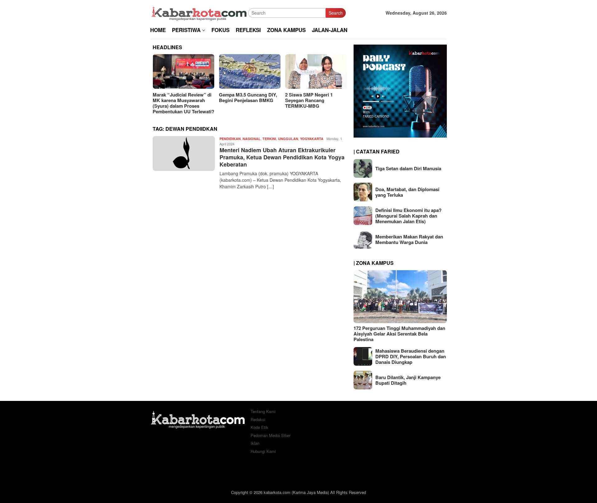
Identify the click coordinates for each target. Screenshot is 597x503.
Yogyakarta (311, 138)
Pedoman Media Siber (270, 435)
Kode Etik (259, 427)
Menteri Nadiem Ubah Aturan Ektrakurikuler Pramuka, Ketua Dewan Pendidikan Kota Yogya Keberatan (282, 157)
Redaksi (258, 419)
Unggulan (288, 138)
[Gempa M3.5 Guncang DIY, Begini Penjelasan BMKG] (249, 71)
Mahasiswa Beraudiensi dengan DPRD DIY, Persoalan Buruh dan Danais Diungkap (410, 356)
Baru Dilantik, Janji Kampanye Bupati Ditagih (408, 380)
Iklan (255, 443)
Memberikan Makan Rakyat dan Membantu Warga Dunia (409, 239)
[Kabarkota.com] (199, 12)
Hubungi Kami (263, 451)
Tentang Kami (263, 411)
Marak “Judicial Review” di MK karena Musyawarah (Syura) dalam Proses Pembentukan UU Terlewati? (183, 103)
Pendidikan (230, 138)
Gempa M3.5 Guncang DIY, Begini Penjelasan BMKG (248, 97)
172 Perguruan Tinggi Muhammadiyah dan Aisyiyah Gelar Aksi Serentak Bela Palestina (399, 333)
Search (336, 13)
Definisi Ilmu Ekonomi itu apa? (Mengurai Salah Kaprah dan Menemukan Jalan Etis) (408, 215)
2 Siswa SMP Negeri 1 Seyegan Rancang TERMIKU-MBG (309, 100)
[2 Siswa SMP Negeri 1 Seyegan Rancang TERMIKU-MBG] (316, 71)
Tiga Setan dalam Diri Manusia (408, 168)
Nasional (252, 138)
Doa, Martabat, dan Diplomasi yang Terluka (407, 192)
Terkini (269, 138)
